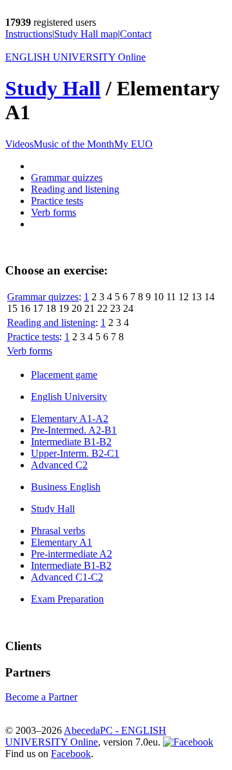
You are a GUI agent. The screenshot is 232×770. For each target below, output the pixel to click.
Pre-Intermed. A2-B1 (74, 430)
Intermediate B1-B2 (71, 441)
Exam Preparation (67, 598)
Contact (135, 33)
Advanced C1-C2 (67, 577)
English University (69, 396)
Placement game (64, 374)
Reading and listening (75, 189)
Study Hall (53, 88)
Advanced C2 (59, 464)
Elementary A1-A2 (69, 418)
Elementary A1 (61, 542)
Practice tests (57, 200)
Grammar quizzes (66, 177)
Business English (66, 486)
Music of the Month (74, 144)
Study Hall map (86, 33)
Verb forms (53, 212)
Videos (19, 144)
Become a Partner (41, 696)
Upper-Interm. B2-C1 (75, 453)
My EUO (133, 144)
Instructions (28, 33)
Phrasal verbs (58, 530)
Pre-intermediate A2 (71, 553)
